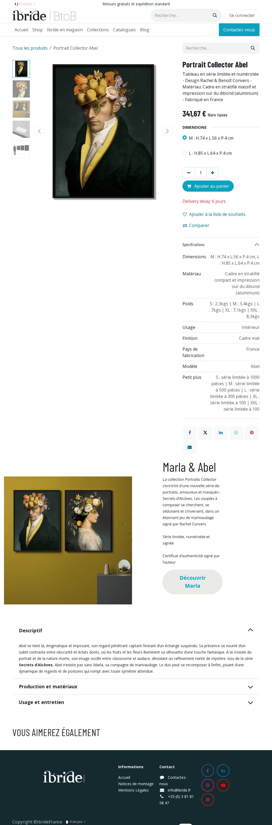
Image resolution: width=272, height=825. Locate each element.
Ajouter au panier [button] (211, 186)
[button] (39, 131)
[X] (205, 432)
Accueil (124, 777)
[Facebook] (189, 432)
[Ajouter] (212, 172)
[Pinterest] (251, 432)
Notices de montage (136, 783)
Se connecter (242, 15)
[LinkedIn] (220, 432)
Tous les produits (30, 48)
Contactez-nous (239, 30)
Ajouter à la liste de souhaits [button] (217, 214)
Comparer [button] (199, 225)
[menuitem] (21, 29)
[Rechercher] (215, 15)
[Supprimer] (188, 172)
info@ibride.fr (179, 790)
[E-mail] (189, 447)
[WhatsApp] (236, 432)
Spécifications (193, 244)
